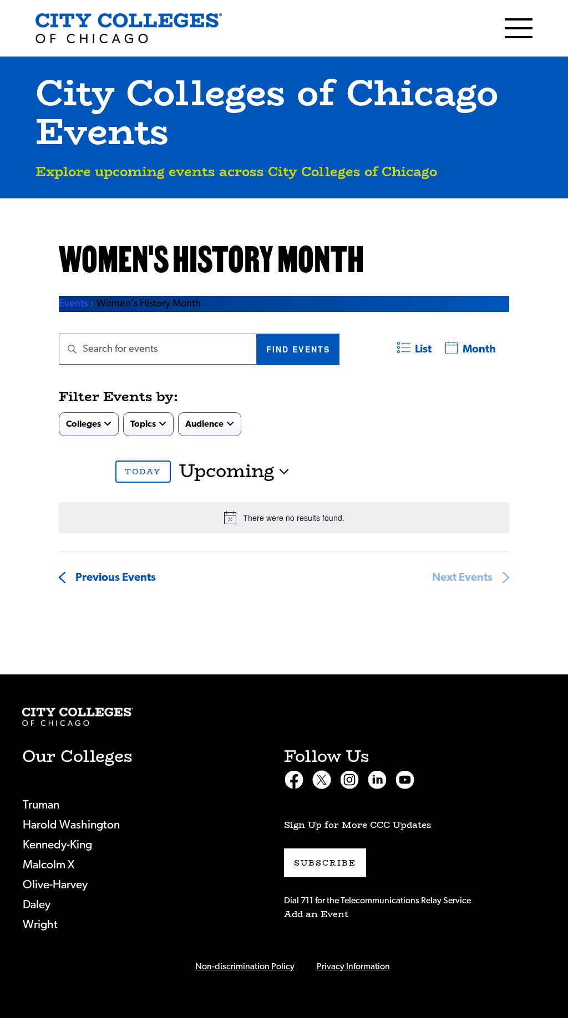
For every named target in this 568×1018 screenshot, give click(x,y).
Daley (36, 904)
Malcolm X (48, 865)
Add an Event (316, 914)
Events (73, 304)
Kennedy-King (57, 845)
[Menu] (518, 28)
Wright (40, 924)
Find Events (298, 349)
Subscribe (325, 863)
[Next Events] (97, 471)
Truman (41, 805)
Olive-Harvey (55, 885)
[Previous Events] (69, 471)
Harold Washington (71, 825)
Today (143, 471)
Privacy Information (353, 966)
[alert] (284, 517)
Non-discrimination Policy (245, 966)
